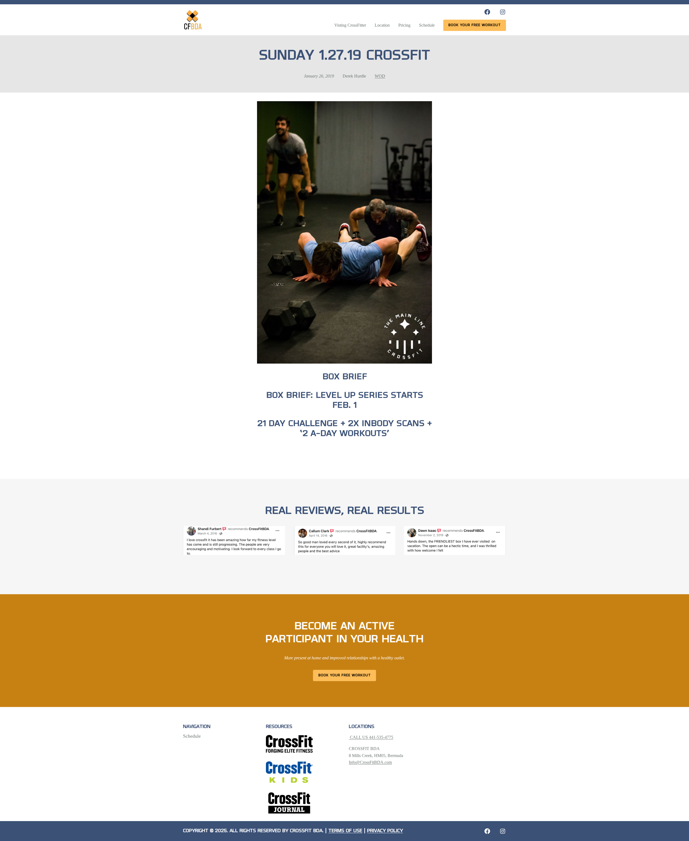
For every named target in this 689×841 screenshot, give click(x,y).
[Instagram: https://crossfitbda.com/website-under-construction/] (502, 831)
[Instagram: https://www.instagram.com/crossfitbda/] (502, 12)
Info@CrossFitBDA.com (370, 762)
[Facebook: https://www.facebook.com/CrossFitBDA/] (487, 12)
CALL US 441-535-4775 (371, 737)
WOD (380, 76)
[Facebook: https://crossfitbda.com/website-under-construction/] (487, 831)
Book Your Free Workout (344, 675)
